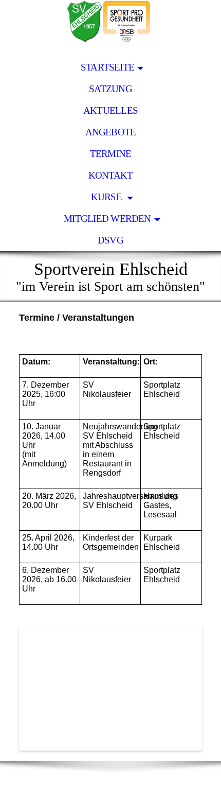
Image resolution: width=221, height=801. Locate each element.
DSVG (110, 240)
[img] (110, 28)
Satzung (110, 88)
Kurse (107, 196)
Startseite (107, 67)
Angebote (110, 132)
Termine (111, 153)
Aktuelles (110, 110)
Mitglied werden (107, 218)
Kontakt (110, 175)
